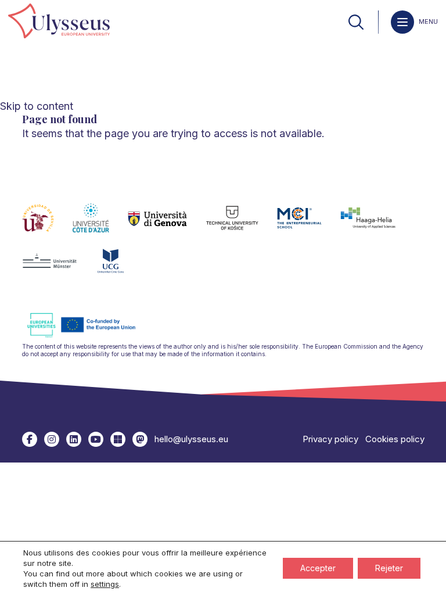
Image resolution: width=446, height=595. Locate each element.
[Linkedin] (73, 439)
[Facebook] (29, 439)
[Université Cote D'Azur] (100, 224)
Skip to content (36, 106)
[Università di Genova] (167, 224)
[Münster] (59, 267)
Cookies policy (395, 439)
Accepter (318, 568)
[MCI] (308, 224)
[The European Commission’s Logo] (90, 335)
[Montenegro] (120, 267)
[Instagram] (51, 439)
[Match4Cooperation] (140, 439)
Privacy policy (330, 439)
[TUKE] (242, 224)
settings (105, 584)
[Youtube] (95, 439)
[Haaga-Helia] (377, 224)
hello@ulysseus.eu (191, 439)
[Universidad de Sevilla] (47, 224)
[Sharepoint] (117, 439)
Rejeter (389, 568)
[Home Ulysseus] (59, 22)
